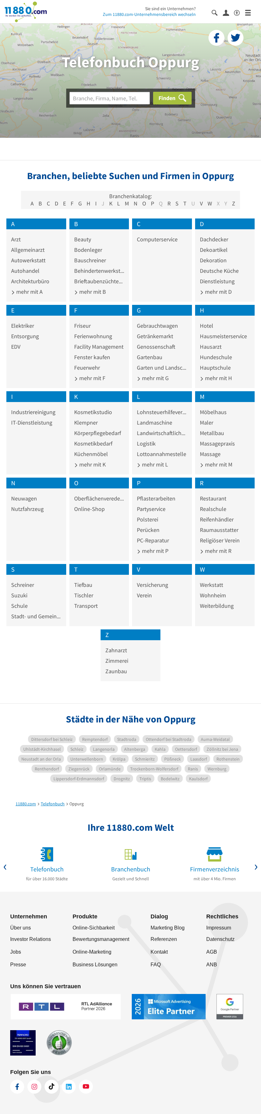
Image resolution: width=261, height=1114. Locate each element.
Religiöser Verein (220, 540)
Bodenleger (88, 249)
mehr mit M (218, 464)
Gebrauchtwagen (157, 325)
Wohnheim (213, 595)
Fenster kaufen (92, 357)
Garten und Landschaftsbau (162, 367)
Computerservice (157, 239)
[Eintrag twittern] (235, 38)
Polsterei (147, 519)
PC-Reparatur (153, 540)
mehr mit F (91, 378)
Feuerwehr (87, 367)
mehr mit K (92, 464)
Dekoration (213, 260)
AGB (211, 952)
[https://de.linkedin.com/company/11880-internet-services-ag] (69, 1087)
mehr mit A (29, 291)
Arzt (16, 239)
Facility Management (98, 346)
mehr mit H (218, 378)
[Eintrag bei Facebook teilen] (216, 38)
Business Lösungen (95, 964)
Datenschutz (220, 939)
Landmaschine (154, 422)
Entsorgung (25, 336)
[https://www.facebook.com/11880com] (17, 1087)
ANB (211, 964)
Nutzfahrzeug (27, 509)
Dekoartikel (214, 249)
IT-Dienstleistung (31, 422)
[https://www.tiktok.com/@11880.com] (52, 1087)
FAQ (156, 964)
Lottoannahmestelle (161, 454)
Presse (18, 964)
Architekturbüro (30, 281)
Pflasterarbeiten (156, 498)
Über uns (20, 927)
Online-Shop (89, 509)
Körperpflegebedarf (97, 433)
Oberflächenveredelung (99, 498)
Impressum (218, 927)
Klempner (86, 422)
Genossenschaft (156, 346)
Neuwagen (24, 498)
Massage (210, 454)
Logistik (146, 443)
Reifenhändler (217, 519)
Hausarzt (211, 346)
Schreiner (22, 584)
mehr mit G (155, 378)
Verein (144, 595)
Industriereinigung (33, 412)
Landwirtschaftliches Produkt (162, 433)
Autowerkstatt (28, 260)
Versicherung (152, 584)
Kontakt (159, 952)
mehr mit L (154, 464)
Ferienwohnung (93, 336)
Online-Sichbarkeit (94, 927)
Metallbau (212, 433)
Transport (86, 605)
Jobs (15, 952)
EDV (15, 346)
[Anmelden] (228, 12)
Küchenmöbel (91, 454)
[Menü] (250, 12)
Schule (19, 605)
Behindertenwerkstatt (99, 270)
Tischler (83, 595)
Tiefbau (83, 584)
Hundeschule (216, 357)
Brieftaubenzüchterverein (99, 281)
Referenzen (164, 939)
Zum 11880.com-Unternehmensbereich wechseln (149, 14)
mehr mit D (218, 291)
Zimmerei (116, 660)
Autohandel (25, 270)
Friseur (82, 325)
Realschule (213, 509)
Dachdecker (214, 239)
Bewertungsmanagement (101, 939)
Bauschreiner (90, 260)
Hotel (206, 325)
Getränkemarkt (155, 336)
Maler (206, 422)
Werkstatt (211, 584)
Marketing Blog (168, 927)
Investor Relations (30, 939)
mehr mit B (92, 291)
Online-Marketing (92, 952)
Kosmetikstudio (93, 412)
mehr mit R (217, 550)
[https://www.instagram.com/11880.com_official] (34, 1087)
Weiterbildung (217, 605)
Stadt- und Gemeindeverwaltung (36, 616)
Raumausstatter (219, 530)
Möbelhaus (213, 412)
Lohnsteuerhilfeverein (162, 412)
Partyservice (151, 509)
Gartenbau (149, 357)
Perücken (148, 530)
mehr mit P (154, 550)
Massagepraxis (217, 443)
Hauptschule (215, 367)
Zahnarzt (116, 650)
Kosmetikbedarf (93, 443)
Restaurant (213, 498)
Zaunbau (116, 671)
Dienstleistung (217, 281)
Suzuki (19, 595)
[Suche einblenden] (217, 12)
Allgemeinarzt (28, 249)
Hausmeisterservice (223, 336)
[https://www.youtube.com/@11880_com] (86, 1087)
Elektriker (22, 325)
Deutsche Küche (219, 270)
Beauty (82, 239)
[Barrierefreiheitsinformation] (239, 12)
